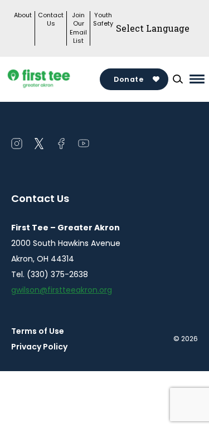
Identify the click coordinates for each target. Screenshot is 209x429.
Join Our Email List (78, 28)
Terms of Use (37, 331)
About (23, 15)
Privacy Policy (39, 346)
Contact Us (51, 19)
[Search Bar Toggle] (177, 79)
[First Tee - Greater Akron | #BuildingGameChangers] (55, 79)
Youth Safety (103, 19)
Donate (128, 79)
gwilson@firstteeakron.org (61, 289)
